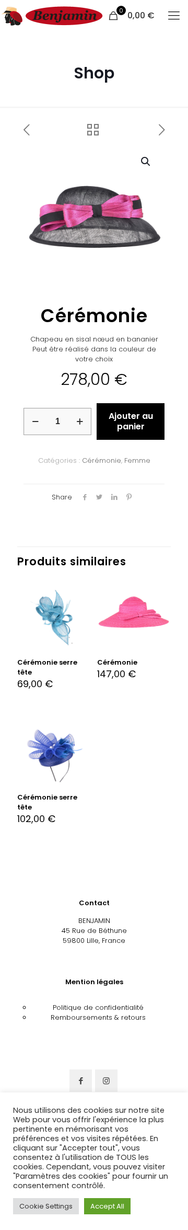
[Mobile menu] (174, 16)
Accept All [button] (107, 1206)
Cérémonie (101, 460)
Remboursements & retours (98, 1017)
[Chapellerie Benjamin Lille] (52, 16)
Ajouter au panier (131, 421)
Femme (137, 460)
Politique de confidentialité (98, 1007)
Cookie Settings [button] (46, 1206)
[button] (146, 161)
